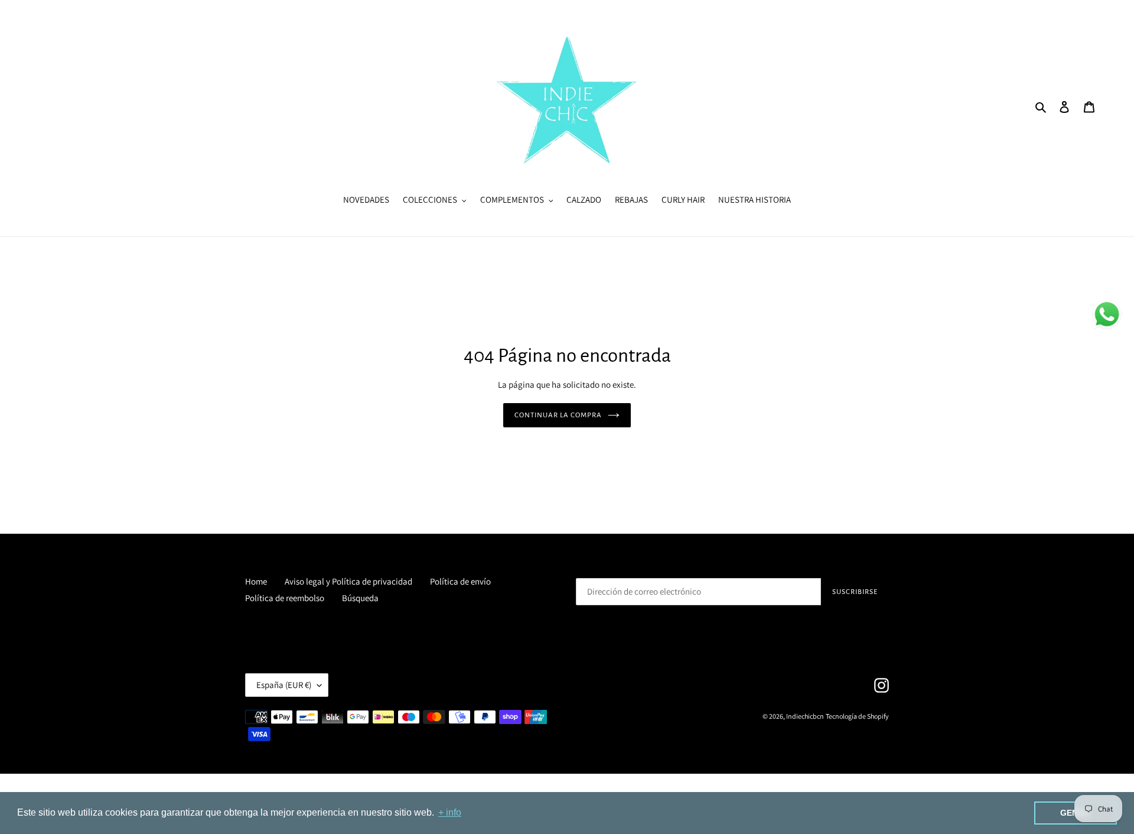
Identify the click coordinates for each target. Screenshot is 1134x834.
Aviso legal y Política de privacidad (348, 581)
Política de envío (460, 581)
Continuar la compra (558, 415)
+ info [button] (449, 812)
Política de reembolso (284, 597)
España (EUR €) (283, 684)
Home (256, 581)
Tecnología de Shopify (857, 716)
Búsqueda (360, 597)
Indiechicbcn (805, 716)
